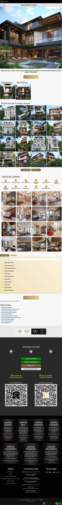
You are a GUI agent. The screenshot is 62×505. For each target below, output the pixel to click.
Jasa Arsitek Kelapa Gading (8, 319)
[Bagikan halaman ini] (53, 503)
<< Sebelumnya (25, 170)
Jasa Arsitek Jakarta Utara (7, 321)
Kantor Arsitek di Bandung (38, 434)
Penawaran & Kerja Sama (31, 369)
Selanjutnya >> (36, 170)
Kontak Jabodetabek (31, 358)
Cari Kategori (13, 255)
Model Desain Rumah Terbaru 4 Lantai (10, 309)
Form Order (31, 365)
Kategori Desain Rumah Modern (9, 312)
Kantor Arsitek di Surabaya (54, 434)
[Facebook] (45, 472)
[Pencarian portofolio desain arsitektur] (47, 503)
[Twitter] (57, 472)
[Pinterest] (54, 472)
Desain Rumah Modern (7, 314)
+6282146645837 (16, 377)
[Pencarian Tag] (4, 5)
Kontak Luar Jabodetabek (31, 362)
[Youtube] (50, 472)
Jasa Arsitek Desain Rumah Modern (10, 316)
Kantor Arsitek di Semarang (31, 458)
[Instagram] (47, 472)
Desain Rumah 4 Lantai (7, 307)
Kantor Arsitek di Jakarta (8, 434)
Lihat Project (31, 76)
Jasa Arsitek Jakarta (6, 322)
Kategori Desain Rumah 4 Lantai (9, 310)
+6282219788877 (46, 377)
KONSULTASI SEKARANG (31, 297)
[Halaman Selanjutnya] (59, 503)
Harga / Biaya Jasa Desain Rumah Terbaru (11, 317)
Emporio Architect (26, 499)
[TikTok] (52, 472)
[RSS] (58, 472)
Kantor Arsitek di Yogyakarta (11, 458)
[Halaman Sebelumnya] (44, 503)
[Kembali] (1, 5)
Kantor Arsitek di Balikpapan (51, 456)
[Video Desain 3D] (50, 503)
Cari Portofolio (4, 255)
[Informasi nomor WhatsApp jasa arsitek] (56, 503)
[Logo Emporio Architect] (4, 1)
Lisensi (18, 301)
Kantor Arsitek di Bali (23, 435)
